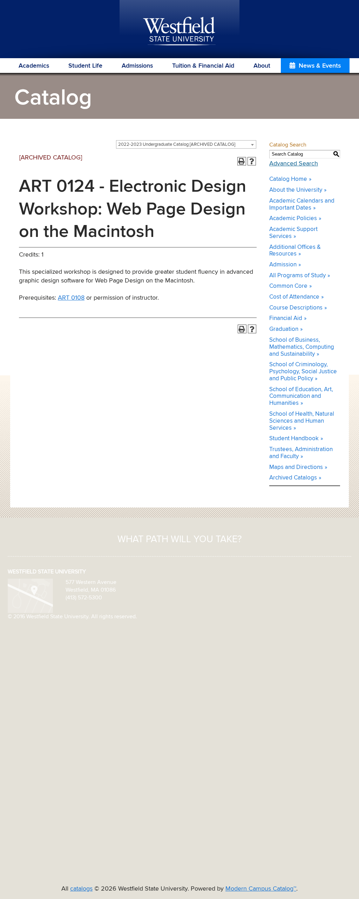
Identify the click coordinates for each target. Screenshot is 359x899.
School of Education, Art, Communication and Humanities (301, 397)
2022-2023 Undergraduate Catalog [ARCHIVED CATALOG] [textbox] (176, 144)
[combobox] (186, 144)
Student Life (85, 66)
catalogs (81, 889)
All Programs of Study (297, 276)
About (261, 66)
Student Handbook (294, 439)
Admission (283, 265)
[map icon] (30, 595)
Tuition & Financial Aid (203, 66)
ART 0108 (71, 298)
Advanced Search (293, 164)
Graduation (283, 329)
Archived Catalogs (293, 478)
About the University (295, 190)
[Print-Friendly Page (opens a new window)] (241, 161)
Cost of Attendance (294, 297)
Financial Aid (285, 318)
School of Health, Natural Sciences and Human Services (301, 421)
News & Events (320, 66)
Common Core (288, 286)
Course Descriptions (296, 308)
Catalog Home (288, 179)
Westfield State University (179, 31)
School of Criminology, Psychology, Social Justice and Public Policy (303, 372)
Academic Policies (293, 219)
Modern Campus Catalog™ (260, 889)
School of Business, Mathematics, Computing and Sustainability (301, 347)
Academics (34, 66)
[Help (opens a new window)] (252, 161)
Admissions (137, 66)
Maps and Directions (296, 467)
